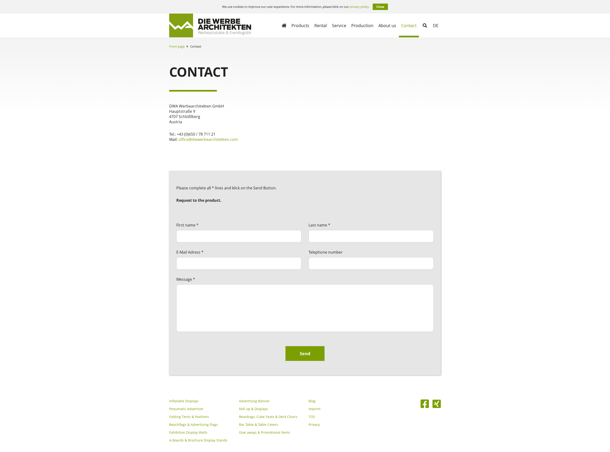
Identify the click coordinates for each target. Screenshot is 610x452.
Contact (409, 25)
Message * (185, 279)
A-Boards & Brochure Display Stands (198, 440)
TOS (312, 417)
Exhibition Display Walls (188, 432)
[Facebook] (425, 403)
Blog (312, 401)
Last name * (319, 225)
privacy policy (359, 7)
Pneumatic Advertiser (186, 409)
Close (380, 7)
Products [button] (300, 25)
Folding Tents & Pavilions (189, 417)
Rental (320, 25)
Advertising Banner (254, 401)
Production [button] (362, 25)
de (435, 25)
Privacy (314, 425)
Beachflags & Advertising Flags (193, 425)
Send (305, 353)
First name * (187, 225)
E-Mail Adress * (189, 252)
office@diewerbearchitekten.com (208, 139)
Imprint (314, 409)
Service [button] (339, 25)
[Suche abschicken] (425, 25)
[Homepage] (284, 25)
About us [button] (387, 25)
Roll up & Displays (253, 409)
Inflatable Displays (183, 401)
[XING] (436, 403)
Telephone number (326, 252)
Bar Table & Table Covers (258, 425)
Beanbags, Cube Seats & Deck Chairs (268, 417)
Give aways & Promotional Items (264, 432)
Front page (177, 46)
